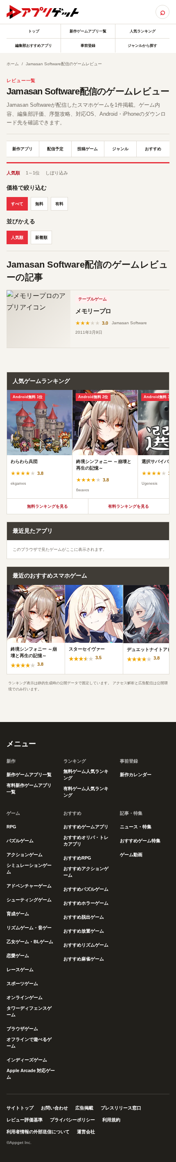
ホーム (13, 64)
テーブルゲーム (92, 299)
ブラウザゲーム (22, 1028)
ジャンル (120, 149)
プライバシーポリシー (72, 1119)
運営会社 (86, 1131)
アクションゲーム (25, 854)
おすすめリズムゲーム (85, 944)
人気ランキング (143, 31)
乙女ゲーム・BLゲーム (30, 941)
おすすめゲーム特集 (140, 840)
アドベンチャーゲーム (29, 885)
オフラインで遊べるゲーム (29, 1042)
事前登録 (88, 46)
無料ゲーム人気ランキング (85, 774)
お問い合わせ (54, 1107)
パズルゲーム (20, 840)
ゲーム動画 (131, 854)
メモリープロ (93, 310)
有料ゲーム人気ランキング (85, 792)
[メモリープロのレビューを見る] (38, 319)
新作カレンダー (135, 774)
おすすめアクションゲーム (85, 872)
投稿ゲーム (87, 149)
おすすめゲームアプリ (85, 826)
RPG (11, 826)
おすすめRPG (77, 857)
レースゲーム (20, 969)
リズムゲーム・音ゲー (29, 927)
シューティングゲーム (29, 899)
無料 (39, 204)
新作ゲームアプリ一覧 (88, 31)
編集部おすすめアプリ (33, 46)
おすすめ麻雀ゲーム (83, 958)
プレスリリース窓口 (121, 1107)
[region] (88, 444)
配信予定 (55, 149)
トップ (33, 31)
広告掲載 (84, 1107)
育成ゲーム (18, 913)
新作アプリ (22, 149)
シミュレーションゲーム (29, 868)
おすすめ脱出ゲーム (83, 916)
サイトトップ (20, 1107)
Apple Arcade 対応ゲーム (31, 1073)
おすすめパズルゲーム (85, 889)
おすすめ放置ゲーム (83, 930)
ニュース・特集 (135, 826)
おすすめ (153, 149)
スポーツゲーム (22, 983)
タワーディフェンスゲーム (29, 1011)
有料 (59, 204)
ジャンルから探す (142, 46)
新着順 (41, 237)
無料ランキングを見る (47, 506)
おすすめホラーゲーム (85, 903)
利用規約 (111, 1119)
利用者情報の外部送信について (38, 1131)
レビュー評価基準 (25, 1119)
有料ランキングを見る (128, 506)
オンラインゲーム (25, 997)
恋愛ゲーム (18, 955)
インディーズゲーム (27, 1059)
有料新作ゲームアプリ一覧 (29, 788)
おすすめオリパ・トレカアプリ (85, 840)
